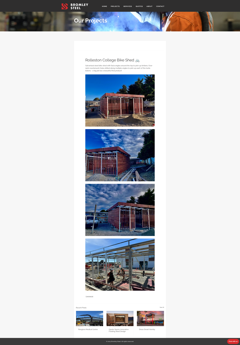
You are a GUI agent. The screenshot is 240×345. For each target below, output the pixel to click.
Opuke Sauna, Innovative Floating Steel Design (119, 330)
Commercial (89, 296)
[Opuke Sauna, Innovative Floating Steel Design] (120, 318)
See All (162, 307)
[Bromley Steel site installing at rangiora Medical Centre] (89, 318)
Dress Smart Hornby (147, 329)
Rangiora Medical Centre (88, 329)
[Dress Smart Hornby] (150, 318)
